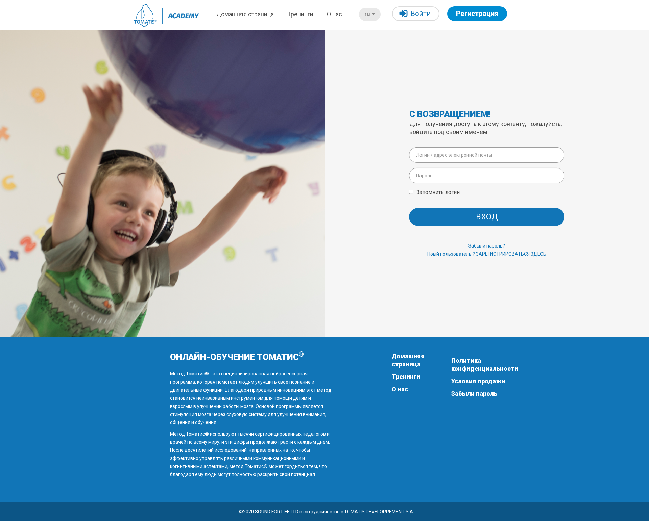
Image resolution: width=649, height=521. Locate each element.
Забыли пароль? (486, 246)
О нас (334, 14)
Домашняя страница (245, 14)
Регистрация (477, 13)
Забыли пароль (474, 393)
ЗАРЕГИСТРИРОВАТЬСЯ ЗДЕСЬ (511, 254)
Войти (421, 13)
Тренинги (300, 14)
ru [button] (367, 14)
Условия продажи (478, 381)
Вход (487, 217)
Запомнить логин (438, 192)
